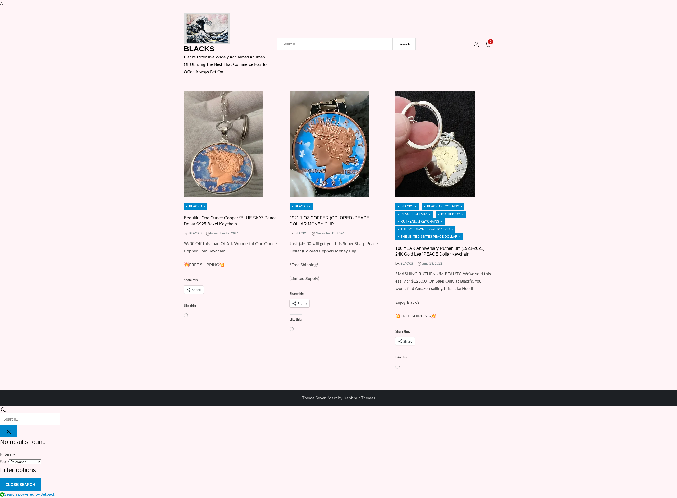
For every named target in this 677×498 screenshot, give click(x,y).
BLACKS (199, 49)
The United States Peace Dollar (429, 236)
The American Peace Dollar (425, 229)
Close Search (20, 484)
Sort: (4, 462)
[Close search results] (8, 431)
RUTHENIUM (450, 214)
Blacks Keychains (443, 206)
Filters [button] (13, 455)
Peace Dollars (414, 214)
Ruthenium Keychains (420, 221)
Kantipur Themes (359, 398)
